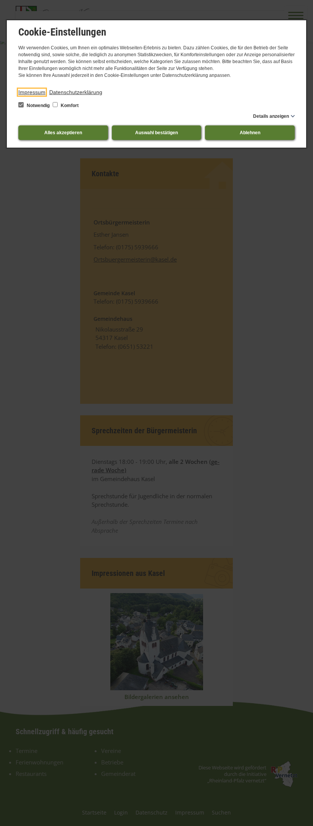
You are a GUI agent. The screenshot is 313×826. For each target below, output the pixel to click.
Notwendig (38, 105)
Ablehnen (250, 132)
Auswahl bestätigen (156, 132)
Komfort (69, 105)
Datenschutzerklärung (75, 92)
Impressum (31, 92)
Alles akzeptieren (63, 132)
